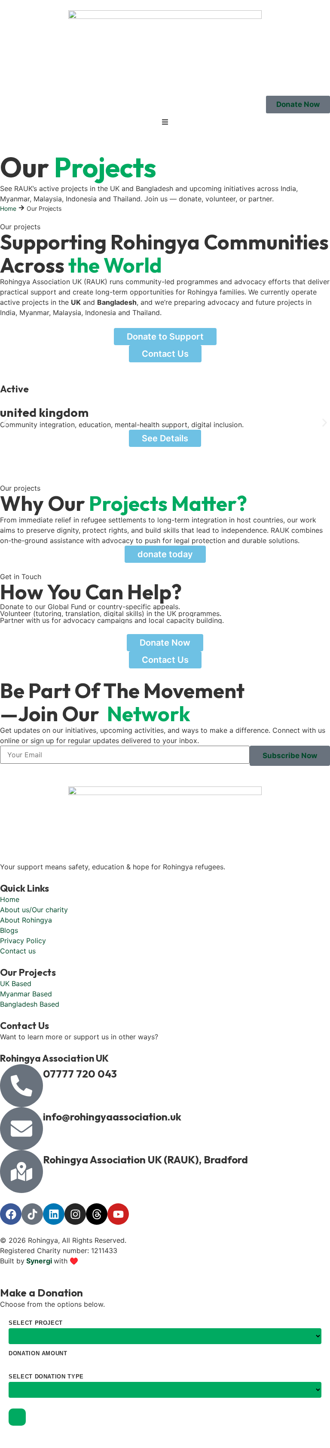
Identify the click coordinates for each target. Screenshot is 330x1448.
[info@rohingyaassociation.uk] (21, 1128)
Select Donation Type (46, 1376)
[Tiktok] (32, 1214)
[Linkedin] (53, 1214)
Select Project (36, 1323)
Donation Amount (38, 1353)
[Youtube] (118, 1214)
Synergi (39, 1261)
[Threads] (96, 1214)
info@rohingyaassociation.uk (112, 1116)
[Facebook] (10, 1214)
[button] (5, 422)
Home (8, 208)
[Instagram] (75, 1214)
